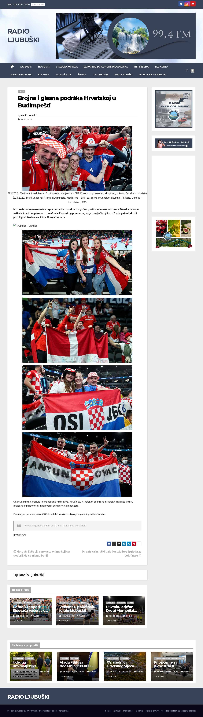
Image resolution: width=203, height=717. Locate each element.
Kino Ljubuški (124, 74)
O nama (139, 711)
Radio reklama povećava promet (181, 711)
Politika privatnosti (154, 711)
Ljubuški (26, 66)
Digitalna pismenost (153, 74)
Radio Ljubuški (28, 115)
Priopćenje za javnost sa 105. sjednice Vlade (166, 666)
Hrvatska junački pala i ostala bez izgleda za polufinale (55, 525)
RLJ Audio (161, 66)
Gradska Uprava (67, 66)
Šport (82, 74)
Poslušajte (63, 74)
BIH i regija (141, 66)
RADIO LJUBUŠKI (28, 697)
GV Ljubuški (100, 74)
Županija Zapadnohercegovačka (106, 66)
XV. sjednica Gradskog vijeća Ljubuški (120, 666)
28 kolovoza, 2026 (26, 671)
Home (108, 711)
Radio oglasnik (21, 74)
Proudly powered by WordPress (22, 711)
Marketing (128, 711)
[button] (187, 70)
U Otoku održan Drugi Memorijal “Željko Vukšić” (120, 610)
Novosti (43, 66)
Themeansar (63, 711)
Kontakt (117, 711)
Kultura (43, 74)
